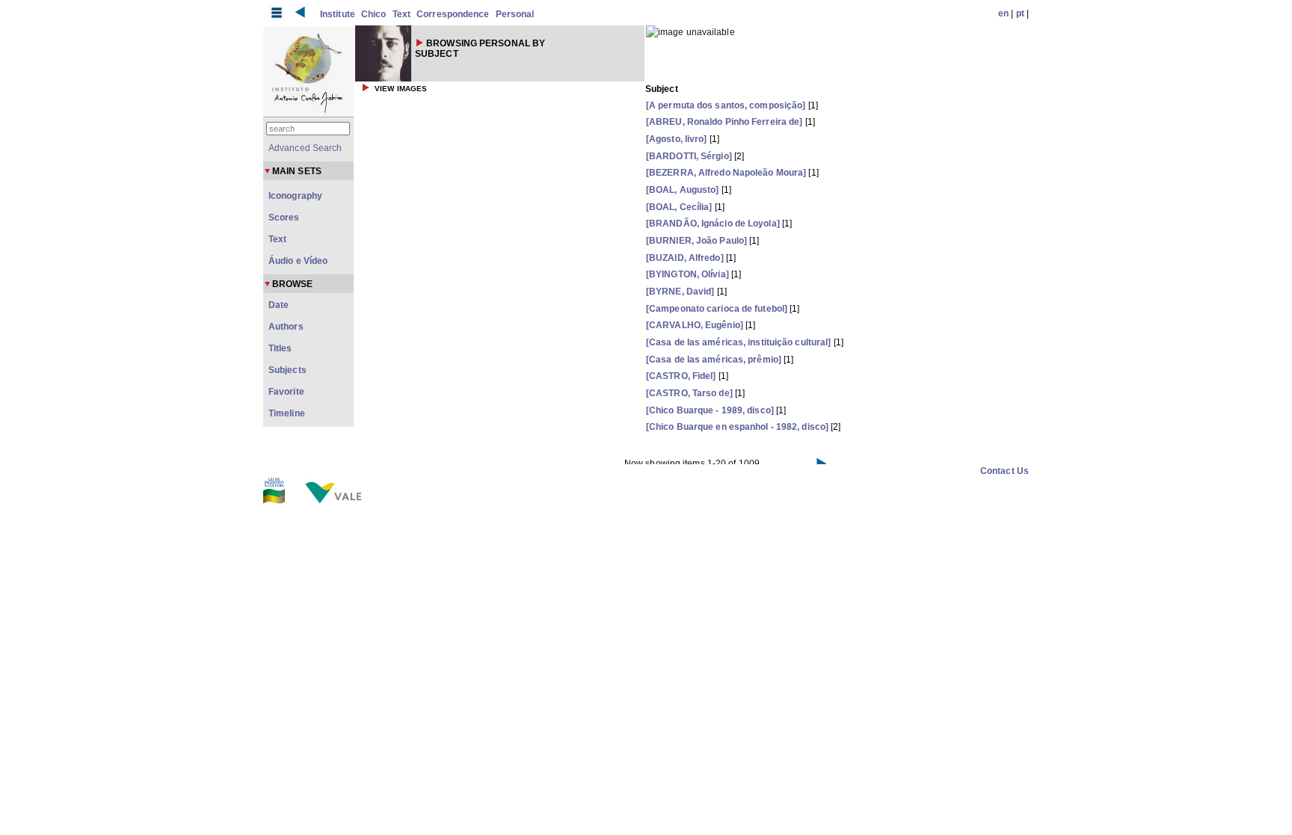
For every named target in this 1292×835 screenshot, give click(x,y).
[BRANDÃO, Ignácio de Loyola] (713, 223)
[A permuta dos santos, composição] (725, 105)
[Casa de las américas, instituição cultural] (738, 342)
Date (278, 305)
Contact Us (1004, 471)
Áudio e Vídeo (297, 261)
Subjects (287, 370)
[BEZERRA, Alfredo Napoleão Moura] (726, 172)
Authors (286, 326)
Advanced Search (305, 148)
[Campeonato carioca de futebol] (716, 309)
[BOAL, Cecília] (679, 207)
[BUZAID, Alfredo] (685, 258)
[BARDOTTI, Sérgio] (689, 156)
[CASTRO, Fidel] (681, 376)
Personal (515, 14)
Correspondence (452, 14)
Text (401, 14)
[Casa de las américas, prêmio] (713, 359)
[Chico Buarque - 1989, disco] (710, 410)
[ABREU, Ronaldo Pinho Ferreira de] (724, 122)
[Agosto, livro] (676, 139)
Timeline (286, 413)
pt (1020, 13)
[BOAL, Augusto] (682, 190)
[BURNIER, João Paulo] (696, 240)
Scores (284, 217)
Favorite (286, 391)
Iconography (295, 196)
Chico (374, 14)
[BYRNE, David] (680, 291)
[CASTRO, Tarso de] (689, 393)
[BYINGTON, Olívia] (687, 274)
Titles (280, 348)
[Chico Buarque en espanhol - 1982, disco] (737, 427)
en (1003, 13)
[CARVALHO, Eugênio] (694, 325)
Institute (337, 14)
